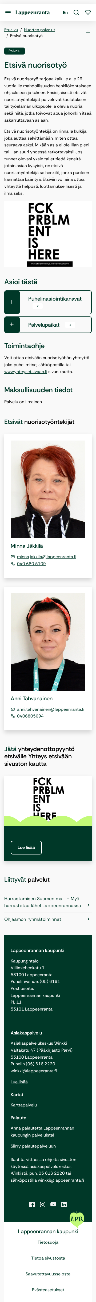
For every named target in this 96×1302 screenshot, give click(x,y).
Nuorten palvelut (39, 30)
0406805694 (30, 716)
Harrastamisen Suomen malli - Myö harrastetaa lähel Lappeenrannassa (42, 902)
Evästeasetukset (48, 1290)
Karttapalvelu (24, 1105)
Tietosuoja (48, 1242)
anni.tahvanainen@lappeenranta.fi (50, 709)
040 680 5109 (31, 564)
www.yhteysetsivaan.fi (25, 371)
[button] (76, 12)
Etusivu (11, 30)
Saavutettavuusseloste (48, 1274)
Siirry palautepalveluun (33, 1146)
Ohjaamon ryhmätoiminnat (32, 919)
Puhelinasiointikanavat (55, 301)
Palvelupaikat (49, 324)
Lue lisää (26, 847)
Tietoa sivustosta (48, 1258)
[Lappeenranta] (32, 12)
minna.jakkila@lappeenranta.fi (46, 557)
